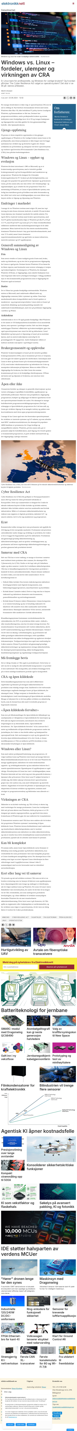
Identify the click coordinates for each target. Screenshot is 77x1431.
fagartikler (36, 917)
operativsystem (15, 920)
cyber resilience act (20, 917)
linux (4, 920)
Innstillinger (70, 1429)
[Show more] (64, 129)
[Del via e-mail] (74, 97)
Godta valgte (20, 1424)
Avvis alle (10, 1424)
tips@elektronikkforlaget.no (63, 1407)
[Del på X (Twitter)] (67, 97)
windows (6, 917)
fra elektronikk (50, 917)
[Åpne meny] (73, 3)
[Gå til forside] (36, 3)
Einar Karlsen (17, 1388)
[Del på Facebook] (64, 97)
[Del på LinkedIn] (70, 97)
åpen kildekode (65, 917)
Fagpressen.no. (13, 1417)
